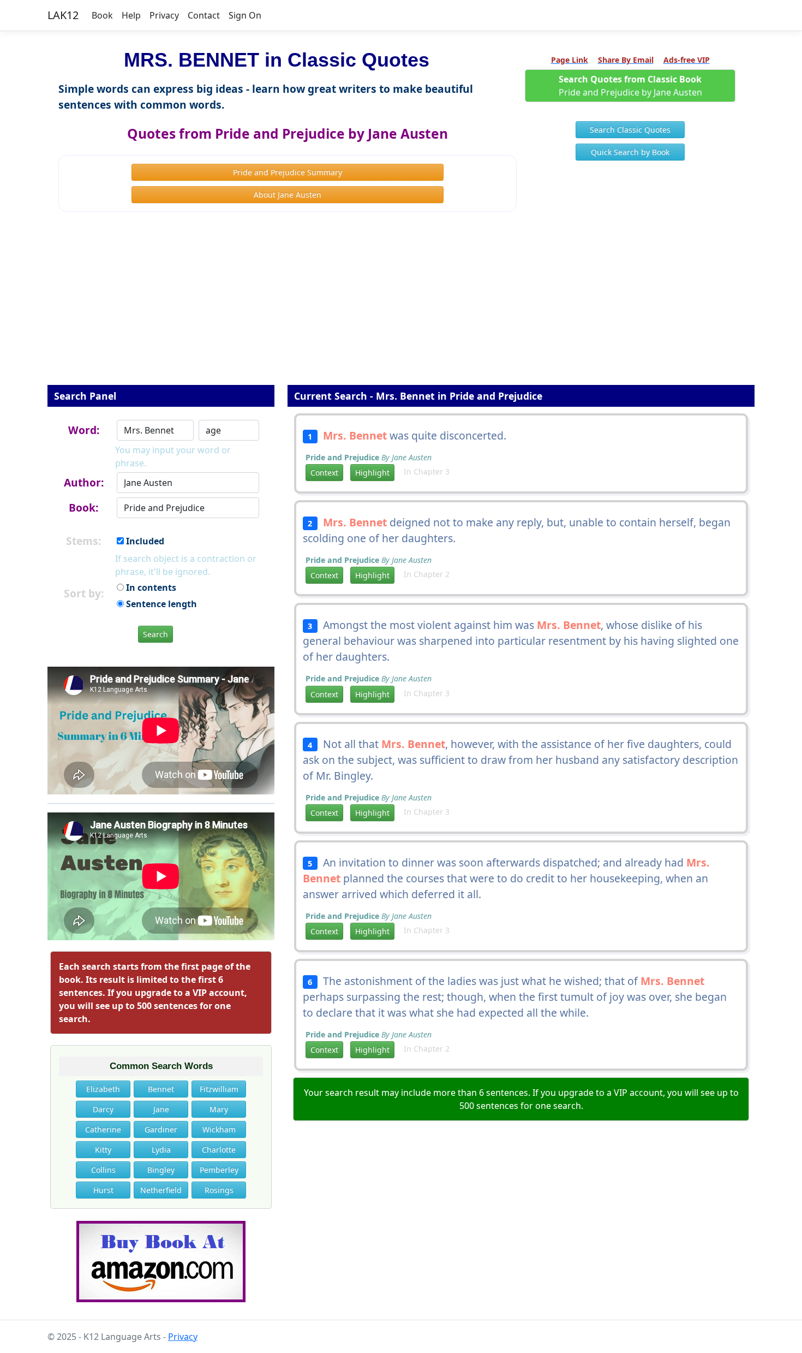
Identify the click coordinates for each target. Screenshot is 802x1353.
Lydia (161, 1149)
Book (102, 15)
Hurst (103, 1190)
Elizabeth (103, 1089)
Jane (161, 1109)
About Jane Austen (287, 194)
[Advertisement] (401, 305)
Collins (103, 1170)
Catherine (103, 1129)
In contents (150, 587)
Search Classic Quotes (630, 129)
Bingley (161, 1170)
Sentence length (160, 604)
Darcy (103, 1109)
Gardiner (161, 1129)
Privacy (164, 15)
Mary (219, 1109)
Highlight (372, 472)
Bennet (161, 1089)
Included (144, 541)
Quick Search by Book (630, 152)
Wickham (219, 1129)
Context (324, 472)
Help (131, 15)
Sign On (245, 15)
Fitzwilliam (219, 1089)
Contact (204, 15)
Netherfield (161, 1190)
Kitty (103, 1149)
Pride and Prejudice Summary (287, 172)
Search (155, 634)
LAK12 (63, 15)
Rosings (219, 1190)
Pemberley (219, 1170)
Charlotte (219, 1149)
